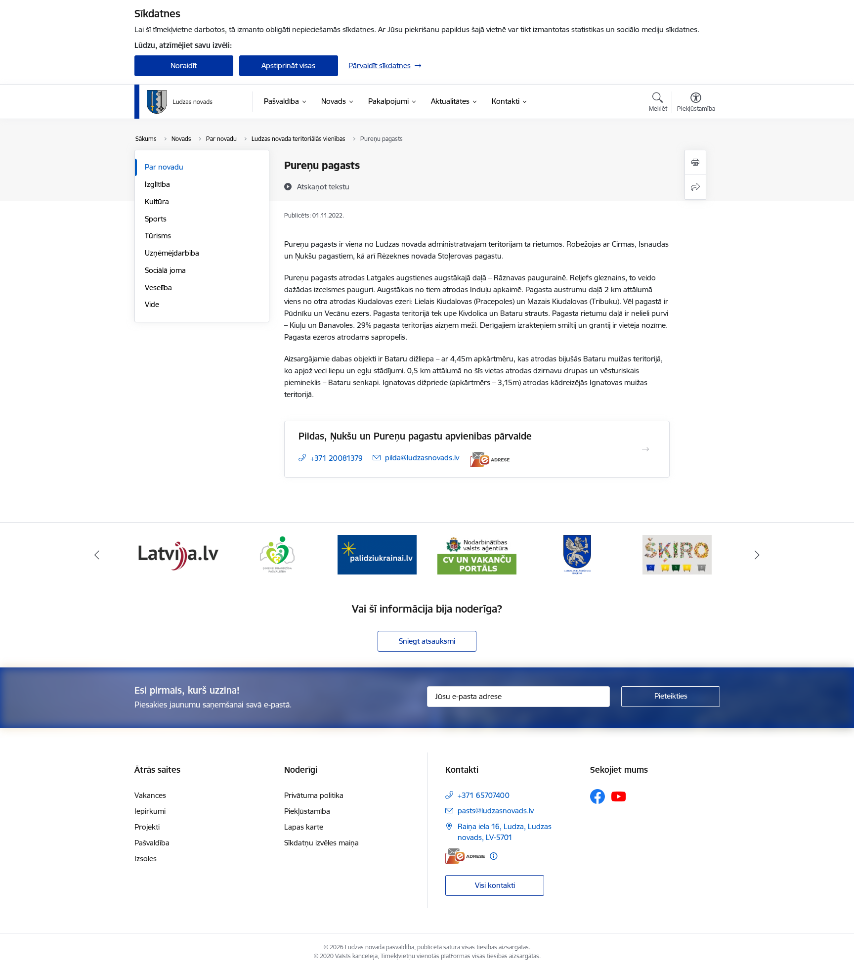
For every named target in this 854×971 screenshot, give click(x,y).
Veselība (158, 287)
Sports (156, 218)
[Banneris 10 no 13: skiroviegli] (677, 554)
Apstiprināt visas (288, 65)
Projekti (147, 827)
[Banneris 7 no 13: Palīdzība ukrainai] (377, 554)
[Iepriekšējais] (97, 554)
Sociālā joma (165, 270)
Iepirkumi (150, 811)
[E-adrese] (490, 459)
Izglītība (157, 184)
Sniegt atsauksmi (427, 641)
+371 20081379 (336, 458)
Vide (152, 304)
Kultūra (157, 201)
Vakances (150, 795)
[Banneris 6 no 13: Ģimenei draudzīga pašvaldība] (277, 554)
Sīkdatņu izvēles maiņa (321, 842)
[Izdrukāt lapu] (695, 162)
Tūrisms (158, 235)
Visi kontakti (495, 885)
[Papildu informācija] (493, 856)
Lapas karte (303, 827)
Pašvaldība (152, 842)
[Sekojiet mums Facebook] (597, 796)
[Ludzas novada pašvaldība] (180, 102)
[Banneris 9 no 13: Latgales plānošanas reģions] (577, 554)
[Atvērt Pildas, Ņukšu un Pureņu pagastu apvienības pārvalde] (645, 449)
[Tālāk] (757, 554)
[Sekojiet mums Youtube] (618, 796)
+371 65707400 (484, 795)
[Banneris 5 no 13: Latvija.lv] (176, 554)
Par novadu (164, 167)
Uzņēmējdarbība (172, 253)
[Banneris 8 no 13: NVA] (476, 554)
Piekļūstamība (307, 811)
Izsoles (145, 858)
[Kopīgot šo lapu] (695, 187)
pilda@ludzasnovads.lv (422, 457)
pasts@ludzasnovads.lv (496, 810)
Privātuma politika (313, 795)
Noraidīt (184, 65)
